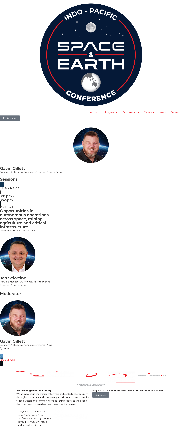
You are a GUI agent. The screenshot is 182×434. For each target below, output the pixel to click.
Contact (175, 112)
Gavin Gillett (12, 341)
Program (109, 112)
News (162, 112)
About (93, 112)
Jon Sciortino (13, 278)
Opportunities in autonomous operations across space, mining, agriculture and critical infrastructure (24, 218)
